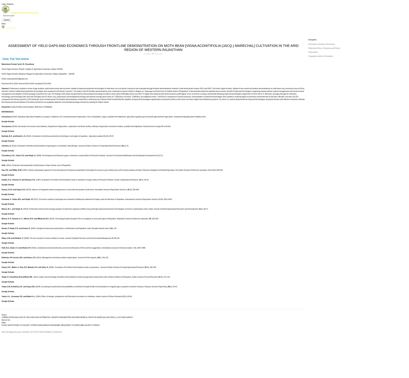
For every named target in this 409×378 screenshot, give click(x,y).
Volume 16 (158, 40)
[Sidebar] (2, 336)
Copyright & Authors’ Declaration (320, 56)
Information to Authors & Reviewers (321, 44)
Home (3, 37)
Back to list (6, 320)
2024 (8, 37)
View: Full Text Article (15, 58)
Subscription (313, 52)
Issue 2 (151, 40)
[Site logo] (20, 9)
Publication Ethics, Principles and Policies (324, 48)
